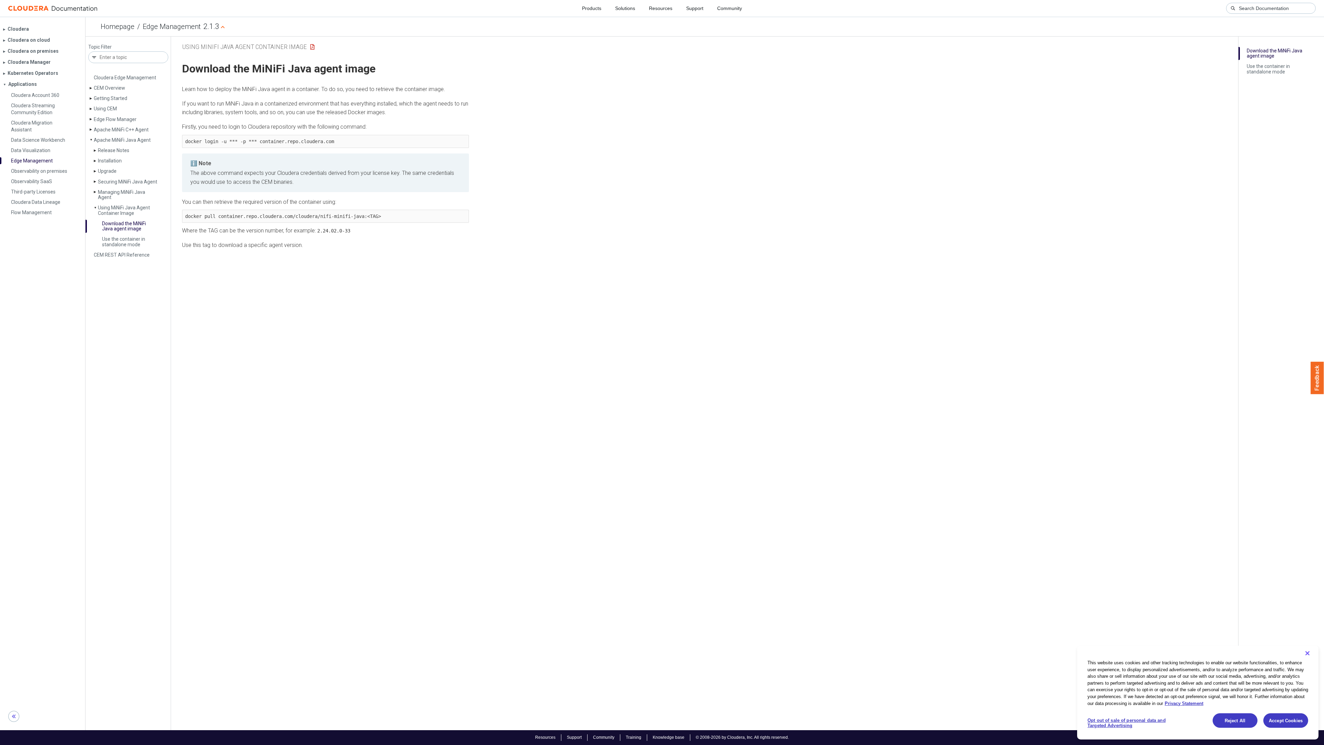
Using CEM (105, 108)
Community (729, 8)
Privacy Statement (1184, 703)
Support (694, 8)
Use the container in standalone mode (123, 241)
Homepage (117, 26)
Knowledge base (668, 737)
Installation (110, 160)
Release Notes (113, 150)
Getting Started (110, 98)
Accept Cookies (1286, 720)
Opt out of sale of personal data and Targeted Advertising (1126, 723)
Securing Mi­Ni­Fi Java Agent (127, 182)
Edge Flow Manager (115, 119)
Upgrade (107, 171)
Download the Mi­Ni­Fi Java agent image (124, 226)
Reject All (1235, 720)
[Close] (1307, 653)
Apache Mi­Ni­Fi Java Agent (122, 140)
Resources (660, 8)
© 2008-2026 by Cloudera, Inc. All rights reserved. (742, 737)
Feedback (1317, 378)
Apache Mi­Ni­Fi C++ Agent (121, 129)
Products (591, 8)
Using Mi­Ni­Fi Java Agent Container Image (124, 210)
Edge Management (172, 26)
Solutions (625, 8)
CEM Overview (109, 88)
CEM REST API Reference (122, 255)
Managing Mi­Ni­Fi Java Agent (121, 194)
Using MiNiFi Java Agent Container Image (244, 47)
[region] (1197, 692)
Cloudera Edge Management (125, 77)
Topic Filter (100, 47)
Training (633, 737)
